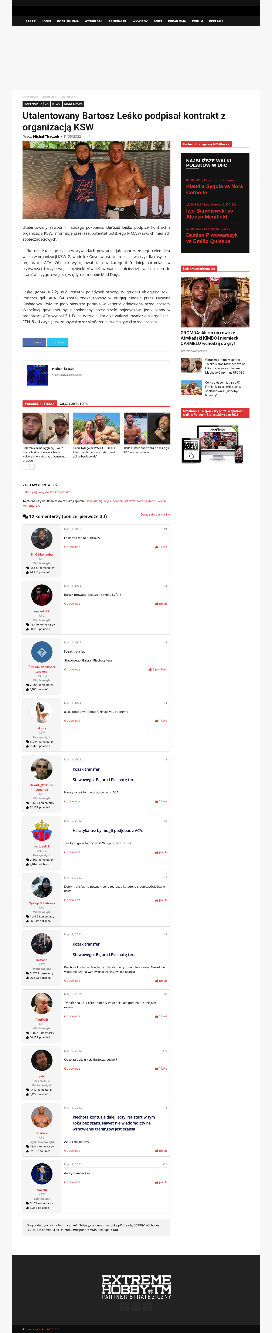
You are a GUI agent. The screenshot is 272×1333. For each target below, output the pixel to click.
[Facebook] (233, 3)
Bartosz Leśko (49, 96)
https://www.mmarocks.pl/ (67, 374)
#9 (165, 994)
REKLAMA (216, 21)
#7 (165, 877)
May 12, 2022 (73, 820)
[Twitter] (246, 3)
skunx (41, 728)
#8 (165, 934)
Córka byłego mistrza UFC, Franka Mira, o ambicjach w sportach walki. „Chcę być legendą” (95, 452)
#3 (165, 642)
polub (162, 603)
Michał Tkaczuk (46, 136)
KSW (56, 103)
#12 (164, 1164)
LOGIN (46, 21)
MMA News (73, 103)
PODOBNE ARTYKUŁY (40, 404)
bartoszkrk (42, 846)
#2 (165, 585)
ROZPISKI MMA (68, 21)
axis (42, 1076)
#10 (164, 1050)
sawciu (42, 1190)
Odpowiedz (72, 547)
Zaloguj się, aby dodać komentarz (46, 492)
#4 (165, 702)
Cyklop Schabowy (42, 903)
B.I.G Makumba (42, 554)
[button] (244, 21)
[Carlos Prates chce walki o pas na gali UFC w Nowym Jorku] (147, 428)
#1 (165, 528)
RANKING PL (117, 21)
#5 (165, 759)
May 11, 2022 (72, 528)
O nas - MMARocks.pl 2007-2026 (42, 1329)
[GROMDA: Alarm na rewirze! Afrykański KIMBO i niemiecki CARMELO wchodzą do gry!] (215, 302)
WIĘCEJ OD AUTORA (74, 404)
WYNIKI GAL (93, 21)
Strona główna (30, 96)
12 (89, 135)
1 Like (162, 547)
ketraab (41, 960)
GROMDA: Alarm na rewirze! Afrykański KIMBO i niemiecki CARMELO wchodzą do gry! (210, 338)
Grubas (41, 1133)
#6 (165, 820)
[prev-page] (25, 467)
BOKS (158, 21)
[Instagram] (239, 3)
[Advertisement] (136, 58)
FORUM (197, 21)
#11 (165, 1107)
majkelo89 (42, 611)
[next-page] (32, 467)
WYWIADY (140, 21)
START (31, 21)
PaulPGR (41, 1019)
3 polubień (159, 669)
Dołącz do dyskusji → (155, 514)
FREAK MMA (177, 21)
